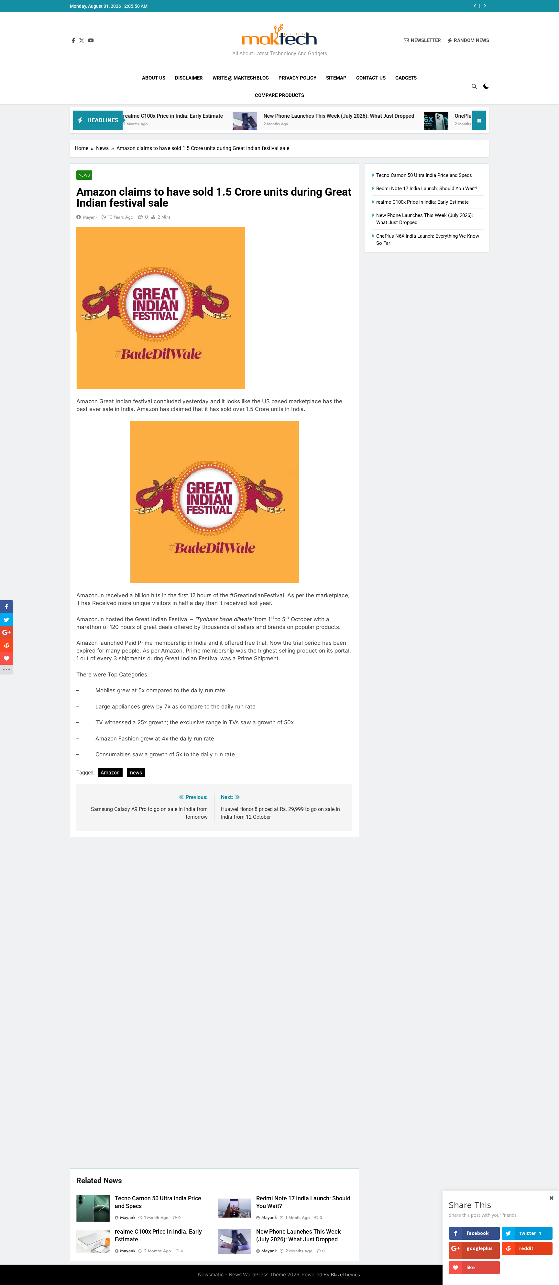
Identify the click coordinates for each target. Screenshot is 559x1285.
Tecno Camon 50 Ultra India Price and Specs (424, 175)
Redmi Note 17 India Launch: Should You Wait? (426, 188)
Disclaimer (189, 78)
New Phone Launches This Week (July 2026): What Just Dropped (296, 116)
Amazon (110, 773)
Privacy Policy (297, 78)
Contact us (371, 78)
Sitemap (336, 78)
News (84, 175)
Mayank (90, 217)
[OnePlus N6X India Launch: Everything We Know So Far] (394, 124)
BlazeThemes (345, 1274)
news (136, 773)
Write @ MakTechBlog (241, 78)
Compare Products (279, 95)
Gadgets (406, 78)
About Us (153, 78)
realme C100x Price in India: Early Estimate (131, 116)
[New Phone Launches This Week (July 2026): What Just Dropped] (203, 124)
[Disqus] (214, 918)
